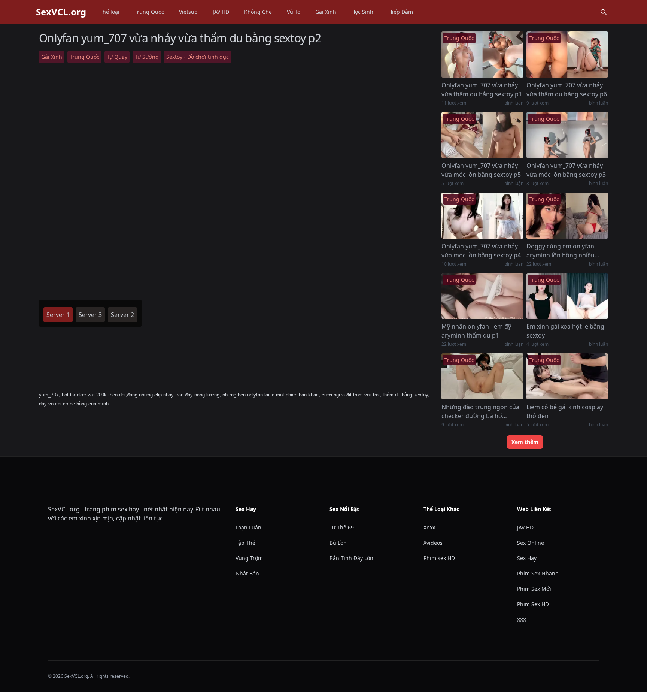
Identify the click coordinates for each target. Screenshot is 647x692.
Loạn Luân (248, 527)
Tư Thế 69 (341, 527)
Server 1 (58, 315)
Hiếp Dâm (400, 11)
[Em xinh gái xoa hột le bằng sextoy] (567, 296)
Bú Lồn (338, 542)
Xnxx (429, 527)
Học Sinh (362, 11)
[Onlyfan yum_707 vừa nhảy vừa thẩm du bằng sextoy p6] (567, 54)
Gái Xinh (325, 11)
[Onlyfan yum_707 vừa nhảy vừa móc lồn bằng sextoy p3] (567, 135)
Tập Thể (245, 542)
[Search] (603, 11)
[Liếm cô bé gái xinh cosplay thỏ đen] (567, 376)
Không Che (258, 11)
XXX (521, 619)
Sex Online (530, 542)
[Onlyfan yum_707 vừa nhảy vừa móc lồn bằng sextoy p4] (482, 216)
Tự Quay (117, 56)
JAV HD (221, 11)
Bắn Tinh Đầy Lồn (351, 558)
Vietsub (188, 11)
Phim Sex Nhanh (538, 573)
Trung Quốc (149, 11)
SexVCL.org (61, 12)
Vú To (293, 11)
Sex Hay (527, 558)
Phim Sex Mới (534, 588)
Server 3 (90, 315)
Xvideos (433, 542)
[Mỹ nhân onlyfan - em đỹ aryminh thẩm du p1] (482, 296)
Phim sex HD (439, 558)
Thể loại (109, 11)
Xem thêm (524, 441)
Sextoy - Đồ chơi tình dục (197, 56)
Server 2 (122, 315)
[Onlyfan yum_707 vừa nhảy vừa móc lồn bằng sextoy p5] (482, 135)
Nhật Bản (247, 573)
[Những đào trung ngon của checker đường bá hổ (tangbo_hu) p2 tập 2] (482, 376)
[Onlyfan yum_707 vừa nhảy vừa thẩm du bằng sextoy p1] (482, 54)
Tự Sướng (147, 56)
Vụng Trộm (249, 558)
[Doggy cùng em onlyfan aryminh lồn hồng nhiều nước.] (567, 216)
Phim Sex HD (533, 604)
